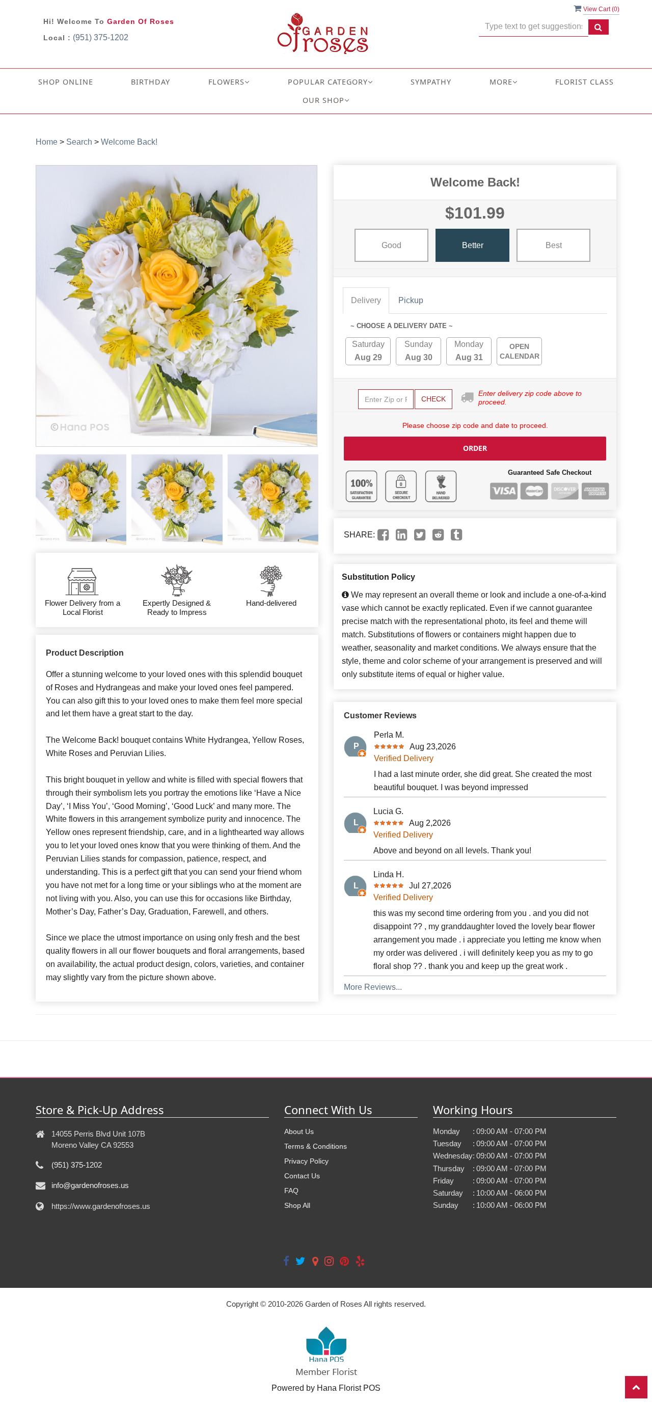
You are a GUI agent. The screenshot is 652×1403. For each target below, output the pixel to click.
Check (433, 399)
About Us (299, 1131)
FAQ (291, 1190)
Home (47, 142)
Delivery (366, 300)
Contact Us (302, 1176)
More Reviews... (373, 987)
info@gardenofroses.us (90, 1185)
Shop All (297, 1205)
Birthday (150, 82)
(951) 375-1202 (100, 37)
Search (79, 142)
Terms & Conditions (315, 1146)
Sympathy (431, 82)
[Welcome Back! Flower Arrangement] (81, 499)
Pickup (410, 300)
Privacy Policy (306, 1161)
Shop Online (65, 82)
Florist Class (584, 82)
